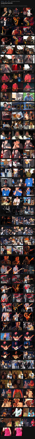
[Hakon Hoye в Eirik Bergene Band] (28, 163)
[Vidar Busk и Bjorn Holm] (6, 40)
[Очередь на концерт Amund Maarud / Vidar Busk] (17, 250)
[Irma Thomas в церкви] (6, 210)
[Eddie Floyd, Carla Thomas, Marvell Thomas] (17, 422)
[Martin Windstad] (28, 31)
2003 (9, 1)
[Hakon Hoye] (6, 173)
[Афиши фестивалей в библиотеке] (17, 106)
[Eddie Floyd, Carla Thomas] (6, 422)
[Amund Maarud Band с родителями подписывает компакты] (28, 326)
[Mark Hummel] (28, 182)
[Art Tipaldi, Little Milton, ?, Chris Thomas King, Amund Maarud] (6, 125)
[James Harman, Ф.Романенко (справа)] (28, 125)
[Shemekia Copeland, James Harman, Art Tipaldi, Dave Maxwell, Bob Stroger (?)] (17, 125)
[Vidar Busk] (28, 12)
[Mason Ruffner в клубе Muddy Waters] (28, 355)
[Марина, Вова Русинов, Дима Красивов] (17, 364)
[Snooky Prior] (28, 393)
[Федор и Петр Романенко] (28, 97)
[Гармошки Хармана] (17, 163)
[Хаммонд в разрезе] (6, 115)
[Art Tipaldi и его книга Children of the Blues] (6, 12)
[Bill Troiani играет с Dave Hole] (17, 12)
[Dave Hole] (28, 78)
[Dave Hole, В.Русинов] (17, 78)
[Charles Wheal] (17, 201)
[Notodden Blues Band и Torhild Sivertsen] (6, 336)
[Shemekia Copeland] (17, 393)
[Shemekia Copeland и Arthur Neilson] (28, 384)
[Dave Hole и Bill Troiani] (6, 78)
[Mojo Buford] (28, 59)
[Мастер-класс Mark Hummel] (6, 201)
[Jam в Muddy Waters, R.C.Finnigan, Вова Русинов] (28, 210)
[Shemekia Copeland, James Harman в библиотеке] (6, 374)
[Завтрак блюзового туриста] (17, 115)
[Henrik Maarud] (6, 279)
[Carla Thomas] (6, 432)
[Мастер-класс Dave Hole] (6, 97)
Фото (6, 1)
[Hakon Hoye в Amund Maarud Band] (17, 173)
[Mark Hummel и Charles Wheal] (17, 182)
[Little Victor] (28, 241)
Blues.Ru (2, 1)
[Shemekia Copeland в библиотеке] (17, 384)
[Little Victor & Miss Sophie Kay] (17, 241)
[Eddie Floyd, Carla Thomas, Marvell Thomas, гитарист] (28, 412)
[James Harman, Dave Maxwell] (6, 135)
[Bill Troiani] (28, 269)
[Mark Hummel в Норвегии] (6, 182)
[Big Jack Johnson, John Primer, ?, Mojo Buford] (28, 49)
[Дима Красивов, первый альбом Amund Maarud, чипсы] (6, 250)
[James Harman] (17, 135)
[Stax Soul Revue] (28, 422)
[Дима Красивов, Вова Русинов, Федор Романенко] (28, 364)
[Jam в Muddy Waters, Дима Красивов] (17, 230)
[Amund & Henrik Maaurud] (17, 298)
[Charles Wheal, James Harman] (28, 154)
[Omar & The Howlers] (17, 336)
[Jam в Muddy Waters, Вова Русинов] (17, 220)
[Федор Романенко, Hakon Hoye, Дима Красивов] (28, 173)
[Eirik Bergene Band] (17, 97)
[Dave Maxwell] (17, 68)
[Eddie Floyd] (17, 412)
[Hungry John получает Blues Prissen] (28, 115)
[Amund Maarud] (28, 250)
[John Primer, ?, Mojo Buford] (17, 59)
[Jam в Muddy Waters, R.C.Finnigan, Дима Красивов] (28, 220)
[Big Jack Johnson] (28, 40)
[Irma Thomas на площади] (28, 201)
